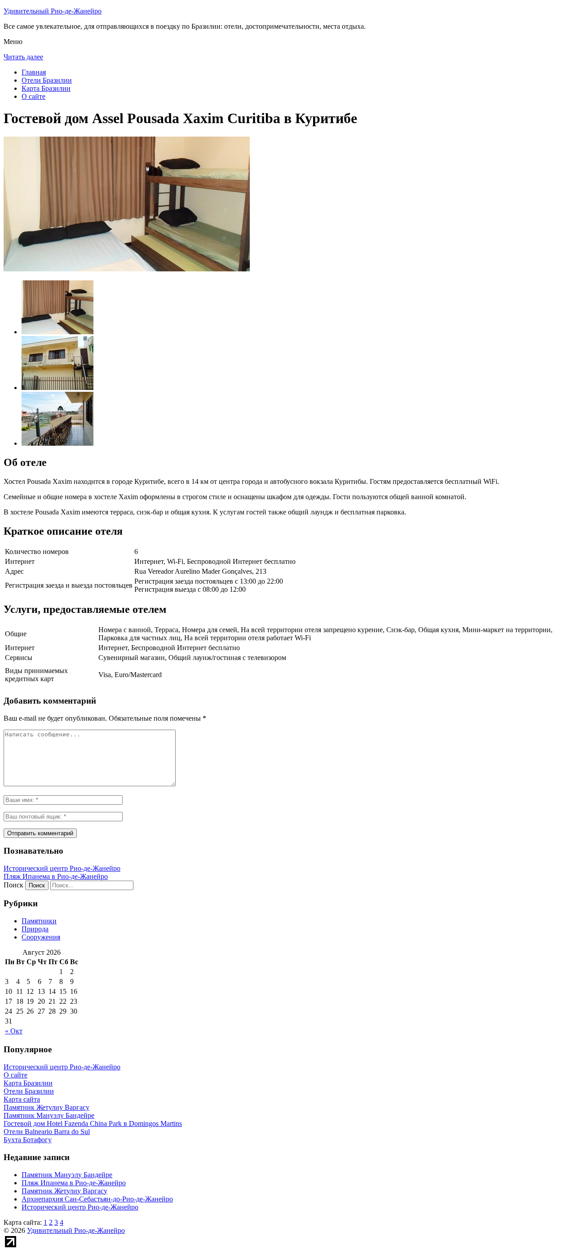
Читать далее (23, 57)
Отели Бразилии (47, 80)
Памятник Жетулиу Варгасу (64, 1191)
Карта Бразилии (46, 88)
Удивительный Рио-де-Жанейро (53, 11)
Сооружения (41, 937)
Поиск (13, 885)
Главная (34, 72)
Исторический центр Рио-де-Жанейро (62, 868)
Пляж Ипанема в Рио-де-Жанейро (56, 876)
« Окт (13, 1031)
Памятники (39, 921)
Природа (35, 929)
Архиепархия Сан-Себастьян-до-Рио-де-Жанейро (97, 1199)
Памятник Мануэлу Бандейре (67, 1175)
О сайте (33, 96)
